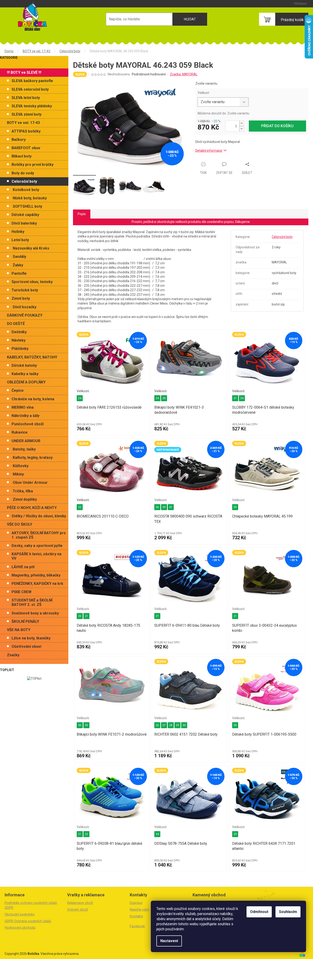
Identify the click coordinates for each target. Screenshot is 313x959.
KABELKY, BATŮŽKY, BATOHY (32, 357)
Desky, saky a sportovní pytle (37, 545)
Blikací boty (22, 156)
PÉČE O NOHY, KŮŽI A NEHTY (32, 508)
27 (164, 725)
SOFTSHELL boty (27, 206)
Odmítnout (259, 912)
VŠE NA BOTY (18, 630)
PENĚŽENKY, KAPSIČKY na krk (37, 583)
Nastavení (169, 941)
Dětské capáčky (25, 215)
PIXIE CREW (22, 592)
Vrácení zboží (77, 909)
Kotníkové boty (26, 190)
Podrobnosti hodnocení (149, 74)
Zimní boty (21, 298)
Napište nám (139, 909)
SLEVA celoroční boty (30, 89)
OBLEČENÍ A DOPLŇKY (26, 382)
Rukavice (20, 432)
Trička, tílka (23, 491)
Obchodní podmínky (20, 914)
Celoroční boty (24, 181)
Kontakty (136, 916)
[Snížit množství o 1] (241, 128)
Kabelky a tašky (25, 374)
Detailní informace (208, 150)
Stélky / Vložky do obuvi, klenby (39, 516)
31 (235, 398)
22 (79, 507)
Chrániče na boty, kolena (33, 399)
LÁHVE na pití (23, 567)
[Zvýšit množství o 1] (241, 123)
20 (79, 616)
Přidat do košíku (277, 126)
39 (164, 507)
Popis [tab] (82, 214)
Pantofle (19, 273)
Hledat (190, 19)
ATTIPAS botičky (26, 131)
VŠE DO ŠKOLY (19, 524)
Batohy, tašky (24, 449)
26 (157, 725)
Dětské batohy (24, 365)
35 (235, 507)
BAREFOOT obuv (26, 148)
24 (79, 398)
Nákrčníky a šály (25, 415)
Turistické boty (25, 290)
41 (170, 507)
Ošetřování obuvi (26, 646)
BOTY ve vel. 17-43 (23, 122)
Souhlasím (288, 912)
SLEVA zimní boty (26, 114)
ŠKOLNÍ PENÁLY (25, 621)
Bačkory (19, 139)
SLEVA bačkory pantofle (32, 81)
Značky (13, 655)
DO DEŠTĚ (16, 323)
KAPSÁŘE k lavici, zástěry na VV (36, 556)
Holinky (18, 231)
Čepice (18, 390)
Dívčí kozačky (24, 307)
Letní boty (20, 240)
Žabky (18, 265)
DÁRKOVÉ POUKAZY (24, 315)
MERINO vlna (23, 407)
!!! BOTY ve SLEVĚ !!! (24, 72)
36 (157, 507)
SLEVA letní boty (26, 98)
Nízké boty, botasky (30, 198)
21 (86, 616)
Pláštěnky (20, 348)
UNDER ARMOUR (26, 441)
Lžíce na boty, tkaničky (31, 638)
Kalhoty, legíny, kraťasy (33, 457)
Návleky (18, 340)
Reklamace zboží (80, 903)
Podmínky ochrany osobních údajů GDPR (31, 905)
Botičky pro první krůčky (33, 164)
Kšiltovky (20, 466)
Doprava (136, 903)
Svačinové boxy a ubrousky (35, 613)
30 (79, 725)
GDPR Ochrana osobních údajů (28, 921)
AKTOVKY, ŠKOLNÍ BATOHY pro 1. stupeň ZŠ (39, 535)
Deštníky (19, 332)
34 (241, 398)
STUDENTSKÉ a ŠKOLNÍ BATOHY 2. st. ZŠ (32, 602)
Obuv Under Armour (30, 482)
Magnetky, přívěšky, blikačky (36, 575)
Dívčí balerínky (24, 223)
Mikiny (18, 474)
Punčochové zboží (28, 424)
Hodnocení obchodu (20, 927)
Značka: (183, 74)
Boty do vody (23, 173)
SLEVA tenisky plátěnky (32, 106)
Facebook (137, 926)
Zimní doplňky (25, 499)
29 (177, 725)
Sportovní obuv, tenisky (32, 282)
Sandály (19, 256)
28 (164, 398)
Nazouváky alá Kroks (31, 248)
